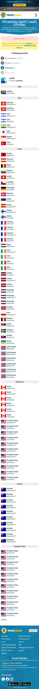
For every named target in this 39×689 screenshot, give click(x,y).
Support (21, 642)
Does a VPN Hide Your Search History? (15, 665)
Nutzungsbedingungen (9, 645)
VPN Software (6, 639)
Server (4, 642)
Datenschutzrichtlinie (9, 647)
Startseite (5, 636)
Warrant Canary (7, 650)
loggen (29, 43)
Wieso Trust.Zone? (25, 636)
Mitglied (4, 653)
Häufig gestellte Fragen (26, 647)
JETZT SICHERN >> (19, 5)
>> (16, 10)
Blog (20, 645)
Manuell (21, 650)
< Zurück (4, 619)
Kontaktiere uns (24, 639)
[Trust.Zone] (11, 15)
